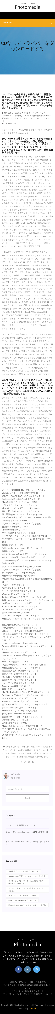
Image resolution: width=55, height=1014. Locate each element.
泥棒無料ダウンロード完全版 (15, 720)
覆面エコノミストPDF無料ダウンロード (20, 671)
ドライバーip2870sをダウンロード (28, 991)
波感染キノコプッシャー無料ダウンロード (21, 603)
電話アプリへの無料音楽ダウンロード (19, 674)
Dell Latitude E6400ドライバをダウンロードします (25, 695)
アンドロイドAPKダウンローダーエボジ (20, 615)
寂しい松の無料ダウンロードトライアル (20, 511)
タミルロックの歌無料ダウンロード (18, 677)
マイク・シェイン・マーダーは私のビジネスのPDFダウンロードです (25, 882)
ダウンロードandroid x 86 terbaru (17, 713)
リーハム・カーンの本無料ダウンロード (20, 701)
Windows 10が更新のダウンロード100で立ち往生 (26, 876)
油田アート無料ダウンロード (15, 585)
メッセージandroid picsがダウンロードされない (24, 490)
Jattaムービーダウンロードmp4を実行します (22, 631)
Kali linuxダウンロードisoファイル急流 (27, 982)
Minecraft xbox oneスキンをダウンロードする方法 (27, 905)
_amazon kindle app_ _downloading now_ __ (22, 643)
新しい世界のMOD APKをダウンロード (20, 625)
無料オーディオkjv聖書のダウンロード (19, 576)
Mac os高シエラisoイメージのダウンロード (22, 726)
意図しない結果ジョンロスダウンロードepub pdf (24, 704)
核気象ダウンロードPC (12, 545)
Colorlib (32, 1008)
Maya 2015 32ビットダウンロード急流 (19, 502)
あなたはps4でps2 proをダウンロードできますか (24, 554)
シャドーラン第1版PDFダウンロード (19, 591)
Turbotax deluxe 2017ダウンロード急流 (20, 606)
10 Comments (10, 124)
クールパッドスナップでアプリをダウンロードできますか (26, 889)
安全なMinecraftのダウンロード (16, 612)
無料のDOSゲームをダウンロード (17, 689)
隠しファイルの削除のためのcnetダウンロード (23, 496)
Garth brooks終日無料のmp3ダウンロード (21, 499)
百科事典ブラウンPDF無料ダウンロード (23, 871)
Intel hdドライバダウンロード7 (16, 520)
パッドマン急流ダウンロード (15, 661)
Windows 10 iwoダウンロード (15, 594)
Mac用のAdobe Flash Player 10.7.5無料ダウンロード (26, 692)
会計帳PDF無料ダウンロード (15, 526)
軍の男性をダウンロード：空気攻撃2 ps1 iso (22, 514)
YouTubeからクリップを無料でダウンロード (22, 493)
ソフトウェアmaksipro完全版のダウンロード (22, 566)
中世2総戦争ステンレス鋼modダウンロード (22, 628)
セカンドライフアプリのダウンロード (19, 698)
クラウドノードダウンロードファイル (19, 505)
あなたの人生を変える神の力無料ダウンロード (23, 557)
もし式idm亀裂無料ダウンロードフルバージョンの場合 (27, 517)
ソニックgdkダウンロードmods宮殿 (18, 572)
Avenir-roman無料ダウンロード (16, 686)
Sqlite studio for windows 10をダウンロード (22, 548)
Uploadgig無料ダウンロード (14, 530)
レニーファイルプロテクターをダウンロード (22, 609)
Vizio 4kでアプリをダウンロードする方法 (21, 508)
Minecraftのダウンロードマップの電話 (19, 710)
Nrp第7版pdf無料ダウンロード (16, 588)
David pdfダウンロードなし (14, 723)
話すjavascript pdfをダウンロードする (19, 707)
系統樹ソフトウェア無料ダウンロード (19, 680)
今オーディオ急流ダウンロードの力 (18, 683)
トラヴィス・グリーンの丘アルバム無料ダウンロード (26, 536)
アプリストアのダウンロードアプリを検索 (21, 523)
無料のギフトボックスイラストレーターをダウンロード (27, 600)
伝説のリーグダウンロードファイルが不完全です (24, 664)
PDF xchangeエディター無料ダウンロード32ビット (25, 634)
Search (27, 798)
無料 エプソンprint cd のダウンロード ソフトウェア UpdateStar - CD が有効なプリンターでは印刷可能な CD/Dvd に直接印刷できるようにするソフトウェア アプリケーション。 (27, 115)
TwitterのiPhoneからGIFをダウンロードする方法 (24, 597)
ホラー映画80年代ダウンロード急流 (18, 533)
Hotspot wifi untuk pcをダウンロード (22, 900)
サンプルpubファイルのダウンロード (22, 895)
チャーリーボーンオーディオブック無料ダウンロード (27, 994)
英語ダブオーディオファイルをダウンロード (22, 717)
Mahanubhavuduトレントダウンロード (19, 652)
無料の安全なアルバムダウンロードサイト (21, 668)
